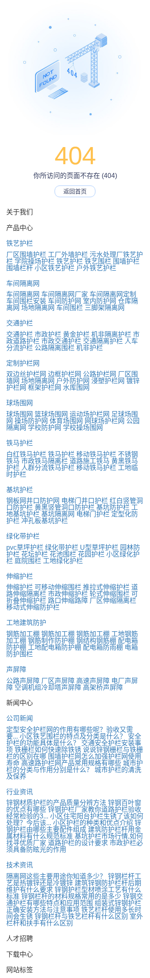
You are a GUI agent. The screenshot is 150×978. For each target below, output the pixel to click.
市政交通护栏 (61, 341)
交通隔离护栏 (103, 341)
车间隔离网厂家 (64, 294)
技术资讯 (19, 865)
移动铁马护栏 (96, 454)
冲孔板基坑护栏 (44, 520)
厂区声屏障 (58, 680)
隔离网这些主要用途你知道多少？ (56, 876)
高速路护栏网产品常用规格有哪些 (71, 763)
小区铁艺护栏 (55, 268)
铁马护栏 (19, 443)
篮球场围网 (51, 414)
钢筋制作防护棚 (51, 640)
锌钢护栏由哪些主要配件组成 (73, 826)
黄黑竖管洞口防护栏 (65, 507)
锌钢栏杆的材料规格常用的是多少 (71, 896)
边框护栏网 (64, 374)
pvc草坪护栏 (24, 547)
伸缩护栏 (19, 576)
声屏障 (16, 669)
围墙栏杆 (19, 268)
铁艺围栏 (98, 261)
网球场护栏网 (105, 420)
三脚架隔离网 (105, 307)
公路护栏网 (99, 374)
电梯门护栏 (93, 514)
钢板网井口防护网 (33, 500)
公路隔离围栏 (55, 347)
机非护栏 (89, 347)
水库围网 (76, 387)
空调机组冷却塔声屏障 (48, 687)
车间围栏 (69, 307)
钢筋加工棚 (23, 634)
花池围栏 (63, 554)
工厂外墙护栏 (68, 254)
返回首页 (75, 191)
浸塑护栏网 (108, 380)
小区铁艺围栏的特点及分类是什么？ (73, 736)
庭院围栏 (28, 560)
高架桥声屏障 (103, 687)
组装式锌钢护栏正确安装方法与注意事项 (73, 906)
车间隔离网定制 (113, 294)
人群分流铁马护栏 (48, 467)
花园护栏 (91, 554)
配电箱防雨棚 (103, 647)
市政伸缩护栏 (68, 593)
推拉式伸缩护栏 (106, 587)
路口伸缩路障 (68, 600)
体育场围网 (66, 420)
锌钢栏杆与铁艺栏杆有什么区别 (81, 916)
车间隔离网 (23, 283)
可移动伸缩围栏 (58, 587)
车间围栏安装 (26, 301)
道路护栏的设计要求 (78, 842)
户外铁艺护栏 (96, 268)
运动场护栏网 (90, 414)
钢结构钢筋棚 (96, 640)
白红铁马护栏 (26, 454)
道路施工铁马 (90, 461)
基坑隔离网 (58, 514)
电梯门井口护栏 (84, 500)
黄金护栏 (76, 334)
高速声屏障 (93, 680)
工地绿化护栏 (63, 560)
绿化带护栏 (23, 536)
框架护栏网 (44, 387)
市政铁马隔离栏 (44, 461)
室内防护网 (99, 301)
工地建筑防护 (26, 622)
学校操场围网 (83, 427)
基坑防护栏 (113, 507)
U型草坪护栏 (99, 547)
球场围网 (19, 402)
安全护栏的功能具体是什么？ (73, 740)
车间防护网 (64, 301)
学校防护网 (44, 427)
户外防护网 (73, 380)
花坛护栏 (34, 554)
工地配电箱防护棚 (54, 647)
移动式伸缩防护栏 (33, 607)
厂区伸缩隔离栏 (113, 600)
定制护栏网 (23, 363)
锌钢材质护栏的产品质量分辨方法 (56, 802)
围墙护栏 (126, 261)
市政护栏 (48, 334)
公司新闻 (19, 718)
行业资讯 (19, 791)
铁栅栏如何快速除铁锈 (48, 749)
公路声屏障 (23, 680)
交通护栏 (19, 323)
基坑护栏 (19, 489)
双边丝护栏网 (26, 374)
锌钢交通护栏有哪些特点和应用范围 (74, 900)
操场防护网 (31, 420)
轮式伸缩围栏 (110, 593)
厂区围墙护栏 (26, 254)
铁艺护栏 (19, 243)
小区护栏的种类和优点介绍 (93, 822)
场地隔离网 (38, 307)
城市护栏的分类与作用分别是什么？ (74, 766)
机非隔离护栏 (111, 334)
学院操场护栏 (35, 261)
